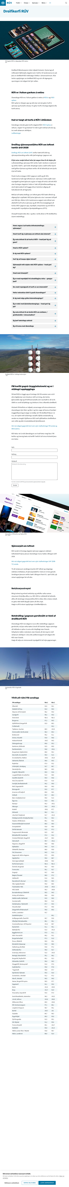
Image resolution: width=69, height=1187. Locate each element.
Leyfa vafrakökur (47, 1183)
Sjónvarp (35, 3)
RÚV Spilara (47, 125)
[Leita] (66, 3)
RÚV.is (46, 97)
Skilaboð (14, 461)
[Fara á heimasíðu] (7, 3)
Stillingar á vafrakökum (11, 1183)
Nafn (13, 447)
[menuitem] (21, 3)
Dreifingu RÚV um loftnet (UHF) (22, 153)
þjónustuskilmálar (37, 481)
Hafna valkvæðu (30, 1183)
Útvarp (26, 3)
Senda (15, 485)
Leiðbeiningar (16, 133)
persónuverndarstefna (29, 481)
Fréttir (18, 3)
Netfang (14, 454)
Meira (43, 3)
